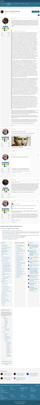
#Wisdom (8, 341)
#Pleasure (6, 333)
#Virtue (6, 340)
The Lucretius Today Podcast (7, 375)
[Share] (39, 15)
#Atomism (6, 318)
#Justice (8, 345)
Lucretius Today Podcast (20, 249)
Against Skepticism (19, 258)
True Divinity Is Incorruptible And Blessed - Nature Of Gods (33, 375)
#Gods (6, 319)
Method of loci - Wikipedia (17, 147)
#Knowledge (7, 328)
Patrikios (31, 256)
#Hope (8, 353)
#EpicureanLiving (8, 337)
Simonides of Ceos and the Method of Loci (21, 168)
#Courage (8, 344)
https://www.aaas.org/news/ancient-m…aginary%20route (21, 135)
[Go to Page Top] (38, 402)
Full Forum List (18, 277)
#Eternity (6, 323)
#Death (6, 326)
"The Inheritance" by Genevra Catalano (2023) (24, 377)
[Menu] (39, 1)
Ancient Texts (18, 267)
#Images (6, 321)
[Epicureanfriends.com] (2, 1)
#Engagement (7, 336)
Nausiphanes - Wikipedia (15, 220)
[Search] (34, 1)
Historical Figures (19, 266)
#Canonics (4, 327)
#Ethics (4, 332)
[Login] (36, 1)
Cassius (7, 12)
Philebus (14, 183)
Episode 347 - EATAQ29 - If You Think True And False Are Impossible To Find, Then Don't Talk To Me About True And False (34, 271)
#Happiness (7, 339)
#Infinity (6, 322)
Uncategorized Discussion (20, 262)
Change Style (37, 385)
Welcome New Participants (20, 273)
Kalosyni (31, 259)
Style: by (20, 403)
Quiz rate (2, 35)
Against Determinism (20, 257)
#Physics (4, 317)
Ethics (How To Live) (19, 255)
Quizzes (2, 34)
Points (2, 32)
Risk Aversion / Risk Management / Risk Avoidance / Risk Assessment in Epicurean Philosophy (34, 253)
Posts (2, 33)
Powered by (20, 401)
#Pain (6, 335)
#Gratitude (8, 354)
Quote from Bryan (16, 203)
